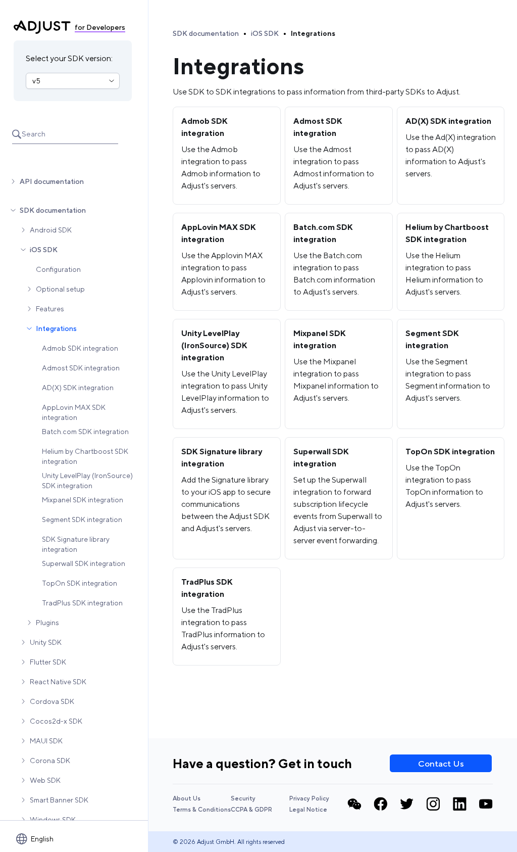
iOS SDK (44, 250)
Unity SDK (46, 642)
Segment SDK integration (82, 519)
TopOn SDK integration (79, 583)
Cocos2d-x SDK (56, 721)
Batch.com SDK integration (85, 432)
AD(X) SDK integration (78, 388)
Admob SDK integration (80, 348)
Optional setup (60, 289)
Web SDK (45, 780)
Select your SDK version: (69, 58)
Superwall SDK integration (83, 563)
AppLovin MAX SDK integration (74, 412)
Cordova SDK (52, 701)
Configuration (58, 269)
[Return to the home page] (42, 27)
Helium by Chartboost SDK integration (85, 456)
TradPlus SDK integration (82, 603)
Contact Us (441, 764)
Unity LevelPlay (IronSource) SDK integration (87, 480)
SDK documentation (53, 210)
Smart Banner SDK (59, 800)
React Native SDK (58, 682)
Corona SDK (50, 760)
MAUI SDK (46, 741)
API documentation (52, 181)
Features (50, 309)
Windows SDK (53, 820)
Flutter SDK (48, 662)
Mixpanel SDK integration (82, 500)
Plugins (47, 623)
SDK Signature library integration (76, 544)
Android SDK (51, 230)
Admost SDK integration (81, 368)
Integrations (56, 328)
